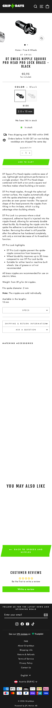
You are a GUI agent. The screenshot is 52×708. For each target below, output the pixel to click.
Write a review (26, 589)
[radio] (20, 96)
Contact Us (26, 667)
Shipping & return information (26, 323)
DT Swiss (26, 54)
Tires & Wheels (30, 50)
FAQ (26, 641)
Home (18, 50)
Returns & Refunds (26, 654)
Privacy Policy (25, 663)
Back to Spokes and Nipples (28, 551)
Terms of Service (26, 658)
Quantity (26, 148)
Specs (26, 310)
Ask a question (26, 329)
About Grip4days (26, 645)
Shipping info (26, 649)
